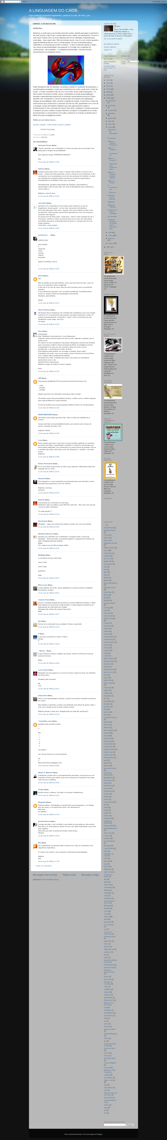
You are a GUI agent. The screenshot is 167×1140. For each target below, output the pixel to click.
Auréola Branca (44, 821)
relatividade (108, 997)
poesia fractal (109, 967)
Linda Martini (108, 848)
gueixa (106, 783)
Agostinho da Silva (110, 543)
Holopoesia (108, 791)
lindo (105, 851)
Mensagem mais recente (45, 875)
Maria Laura (42, 585)
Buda (106, 597)
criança (106, 648)
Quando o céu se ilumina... (112, 197)
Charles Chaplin (109, 618)
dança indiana (109, 658)
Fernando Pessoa (110, 717)
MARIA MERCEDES (45, 414)
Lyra (118, 26)
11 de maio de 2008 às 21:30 (48, 371)
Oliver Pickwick (44, 310)
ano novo (107, 558)
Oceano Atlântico (110, 47)
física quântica (109, 730)
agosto (111, 118)
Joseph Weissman (110, 828)
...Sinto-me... (112, 192)
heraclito (107, 788)
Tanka (106, 1038)
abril (110, 232)
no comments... (109, 925)
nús (105, 929)
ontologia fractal (109, 936)
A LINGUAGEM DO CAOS (53, 10)
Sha (39, 843)
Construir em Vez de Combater (112, 211)
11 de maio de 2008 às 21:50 (48, 408)
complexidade (109, 637)
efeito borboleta (109, 683)
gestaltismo (108, 777)
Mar (105, 879)
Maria (106, 882)
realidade (107, 989)
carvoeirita (42, 203)
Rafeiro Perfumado (45, 464)
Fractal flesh (108, 744)
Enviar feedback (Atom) (50, 879)
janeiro (111, 243)
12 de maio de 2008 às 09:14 (48, 578)
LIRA (105, 858)
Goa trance (108, 780)
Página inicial (69, 875)
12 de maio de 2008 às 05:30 (48, 548)
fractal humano (109, 749)
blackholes (108, 592)
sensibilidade (108, 1013)
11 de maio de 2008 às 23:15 (48, 471)
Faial (105, 709)
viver (105, 1090)
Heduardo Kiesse (45, 145)
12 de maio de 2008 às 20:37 (48, 689)
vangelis (107, 1075)
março (110, 235)
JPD (39, 378)
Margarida (42, 802)
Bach (106, 572)
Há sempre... (112, 138)
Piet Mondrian (109, 965)
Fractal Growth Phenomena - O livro (109, 68)
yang (105, 1107)
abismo (106, 538)
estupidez (107, 696)
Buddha (107, 600)
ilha (105, 805)
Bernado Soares (110, 587)
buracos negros (109, 603)
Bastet (106, 577)
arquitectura (108, 564)
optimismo (107, 941)
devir (105, 675)
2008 (108, 98)
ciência (106, 631)
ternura (106, 1053)
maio (110, 127)
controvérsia (108, 639)
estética (107, 693)
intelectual (107, 818)
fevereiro (111, 238)
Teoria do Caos (109, 1048)
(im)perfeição (108, 528)
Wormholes (108, 1097)
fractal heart (108, 746)
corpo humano (109, 642)
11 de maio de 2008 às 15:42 (48, 196)
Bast (105, 575)
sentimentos (108, 1015)
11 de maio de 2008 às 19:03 (48, 269)
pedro (106, 957)
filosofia (106, 722)
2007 (108, 247)
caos (105, 610)
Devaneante (42, 521)
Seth (105, 1018)
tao (105, 1041)
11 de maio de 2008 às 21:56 (48, 433)
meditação (107, 893)
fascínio (107, 712)
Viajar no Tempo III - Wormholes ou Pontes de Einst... (112, 163)
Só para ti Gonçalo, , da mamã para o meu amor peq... (112, 224)
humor (106, 799)
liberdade (107, 846)
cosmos (107, 645)
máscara (107, 885)
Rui (39, 621)
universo (107, 1067)
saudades (107, 1010)
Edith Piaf (107, 680)
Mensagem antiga (90, 875)
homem (106, 794)
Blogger (99, 1134)
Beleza (106, 580)
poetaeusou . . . (44, 235)
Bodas (106, 595)
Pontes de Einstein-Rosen (109, 971)
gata (105, 760)
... (104, 525)
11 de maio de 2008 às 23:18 (48, 493)
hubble (106, 796)
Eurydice (107, 707)
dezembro (112, 101)
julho (110, 121)
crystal (106, 656)
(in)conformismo (110, 530)
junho (110, 124)
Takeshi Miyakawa (110, 1034)
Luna (40, 440)
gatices (106, 763)
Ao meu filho (112, 216)
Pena (40, 331)
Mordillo (107, 908)
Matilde (106, 890)
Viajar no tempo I (111, 182)
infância (107, 816)
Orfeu (106, 944)
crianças (107, 650)
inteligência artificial (108, 822)
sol (105, 1021)
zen (105, 1113)
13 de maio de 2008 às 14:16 (48, 795)
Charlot (106, 623)
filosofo (106, 725)
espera (106, 690)
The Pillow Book (109, 1058)
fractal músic (108, 755)
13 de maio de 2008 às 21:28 (48, 814)
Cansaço (107, 608)
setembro (111, 113)
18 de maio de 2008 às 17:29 (48, 861)
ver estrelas (108, 1077)
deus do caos (109, 672)
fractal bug (108, 741)
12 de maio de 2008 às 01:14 (48, 514)
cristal (106, 653)
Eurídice (107, 704)
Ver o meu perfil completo (113, 39)
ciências (107, 634)
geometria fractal (110, 768)
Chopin (106, 628)
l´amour (107, 836)
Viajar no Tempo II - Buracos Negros (112, 175)
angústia (107, 556)
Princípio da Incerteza (108, 983)
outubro (111, 110)
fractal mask (108, 752)
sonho (106, 1024)
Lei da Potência (109, 841)
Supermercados (109, 1029)
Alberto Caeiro (109, 548)
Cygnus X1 (108, 50)
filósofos (107, 727)
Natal (106, 919)
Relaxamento (108, 1000)
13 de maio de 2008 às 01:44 (48, 714)
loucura (106, 861)
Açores (106, 540)
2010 (108, 92)
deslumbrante (109, 669)
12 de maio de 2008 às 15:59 (48, 644)
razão (106, 986)
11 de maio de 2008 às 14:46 (48, 162)
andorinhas (108, 553)
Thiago (41, 789)
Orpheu (106, 946)
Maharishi (107, 869)
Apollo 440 (108, 561)
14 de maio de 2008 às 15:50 (48, 836)
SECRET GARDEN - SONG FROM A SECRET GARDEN (52, 125)
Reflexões (111, 202)
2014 (108, 80)
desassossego (109, 661)
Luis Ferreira (43, 670)
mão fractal (108, 872)
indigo (106, 810)
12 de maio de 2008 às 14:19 (48, 627)
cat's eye (107, 613)
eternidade (108, 701)
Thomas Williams (110, 1063)
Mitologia (107, 905)
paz (105, 955)
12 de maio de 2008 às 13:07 (48, 614)
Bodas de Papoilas (112, 206)
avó (105, 569)
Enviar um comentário (44, 866)
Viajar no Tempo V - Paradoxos (112, 143)
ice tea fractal (109, 802)
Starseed (41, 478)
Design (106, 667)
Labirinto (107, 838)
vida (105, 1085)
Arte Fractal (108, 59)
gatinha (106, 765)
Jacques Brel (108, 826)
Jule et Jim (108, 833)
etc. (105, 698)
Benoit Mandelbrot (110, 583)
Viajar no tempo (109, 1080)
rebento (107, 992)
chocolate (107, 626)
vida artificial (108, 1087)
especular (107, 687)
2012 (108, 86)
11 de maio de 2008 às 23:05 (48, 457)
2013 (108, 83)
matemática (108, 887)
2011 (108, 89)
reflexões (44, 137)
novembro (112, 105)
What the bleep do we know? (110, 1094)
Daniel (40, 276)
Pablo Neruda (109, 949)
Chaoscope (108, 616)
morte (106, 911)
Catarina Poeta (44, 600)
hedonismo (108, 786)
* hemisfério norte (45, 721)
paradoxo (107, 952)
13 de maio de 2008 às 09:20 (48, 783)
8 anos (106, 535)
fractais (106, 733)
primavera (107, 979)
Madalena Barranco (45, 534)
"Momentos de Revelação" (112, 132)
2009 (108, 95)
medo (106, 895)
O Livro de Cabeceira (107, 933)
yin (105, 1110)
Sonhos (106, 1026)
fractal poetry (108, 757)
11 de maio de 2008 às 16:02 (48, 228)
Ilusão (106, 807)
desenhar (107, 664)
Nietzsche (107, 922)
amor (106, 550)
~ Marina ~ (42, 651)
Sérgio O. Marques (45, 772)
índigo (106, 813)
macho (106, 866)
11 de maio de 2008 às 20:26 (48, 324)
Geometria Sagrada (108, 774)
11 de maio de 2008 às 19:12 (48, 303)
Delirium (41, 169)
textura (106, 1056)
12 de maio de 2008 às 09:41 (48, 593)
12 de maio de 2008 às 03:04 (48, 527)
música (106, 916)
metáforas (107, 898)
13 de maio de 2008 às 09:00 (48, 765)
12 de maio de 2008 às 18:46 (48, 663)
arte (105, 567)
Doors (106, 677)
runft (105, 1007)
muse (106, 914)
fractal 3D (107, 738)
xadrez (106, 1105)
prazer (106, 976)
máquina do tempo (108, 875)
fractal (106, 736)
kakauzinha (42, 695)
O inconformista (112, 187)
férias (106, 715)
